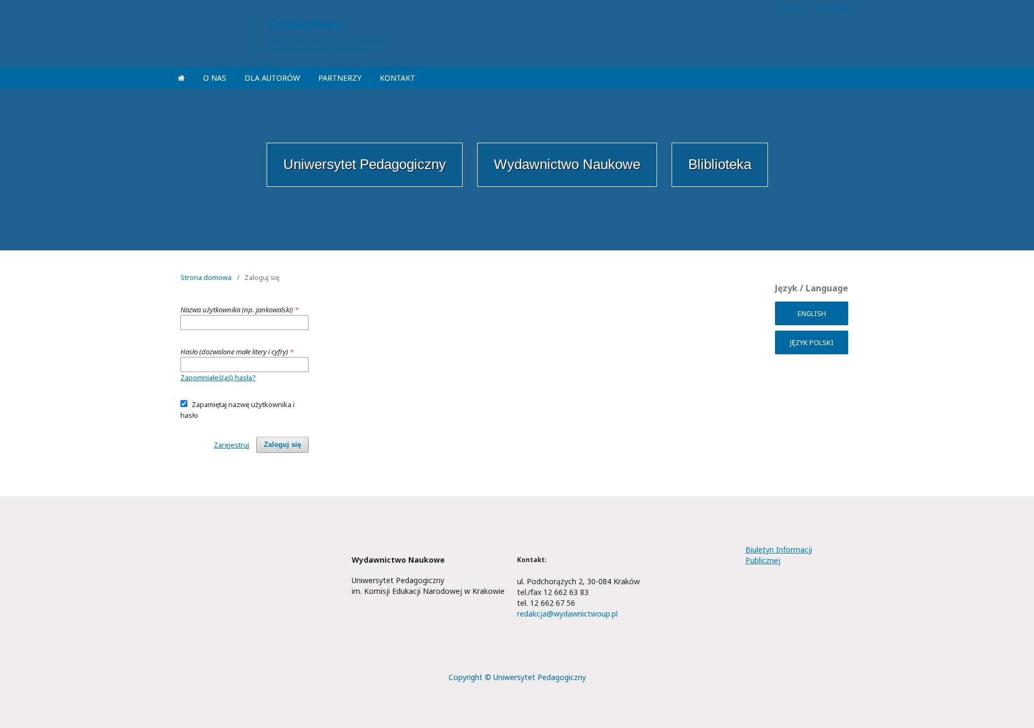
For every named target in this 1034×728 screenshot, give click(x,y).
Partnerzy (339, 78)
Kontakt (397, 78)
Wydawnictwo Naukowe (567, 164)
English (812, 313)
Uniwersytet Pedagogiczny (364, 164)
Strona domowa (206, 277)
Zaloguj (793, 8)
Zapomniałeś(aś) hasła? (218, 377)
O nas (214, 78)
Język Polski (812, 342)
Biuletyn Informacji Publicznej (778, 554)
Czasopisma (305, 24)
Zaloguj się (282, 444)
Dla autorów (272, 78)
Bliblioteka (719, 164)
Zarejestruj (836, 8)
